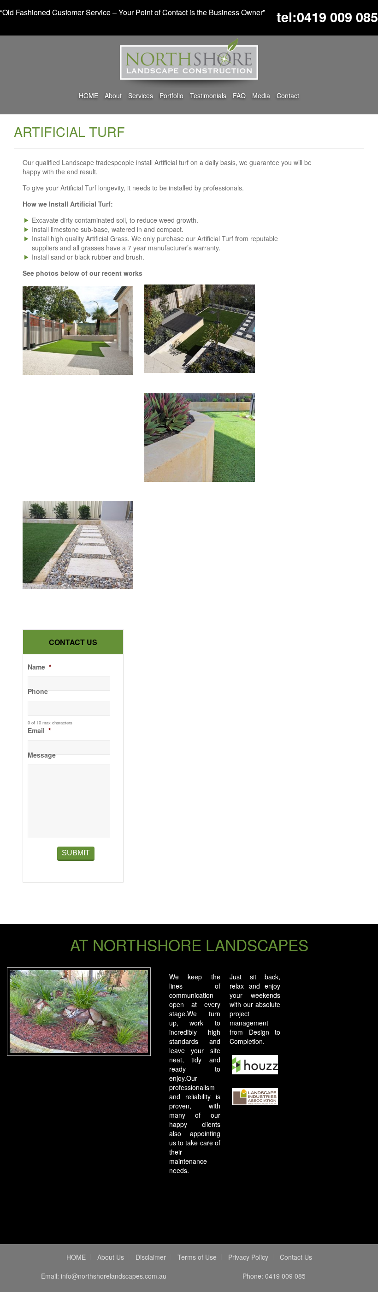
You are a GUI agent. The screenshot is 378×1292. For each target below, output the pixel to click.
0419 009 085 (337, 16)
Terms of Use (197, 1257)
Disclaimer (151, 1257)
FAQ (239, 95)
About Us (110, 1257)
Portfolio (171, 95)
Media (261, 95)
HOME (88, 95)
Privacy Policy (248, 1257)
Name (39, 667)
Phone (38, 691)
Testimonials (208, 95)
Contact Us (296, 1257)
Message (42, 755)
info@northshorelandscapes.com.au (113, 1275)
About (113, 95)
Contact (288, 95)
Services (140, 95)
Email (39, 730)
